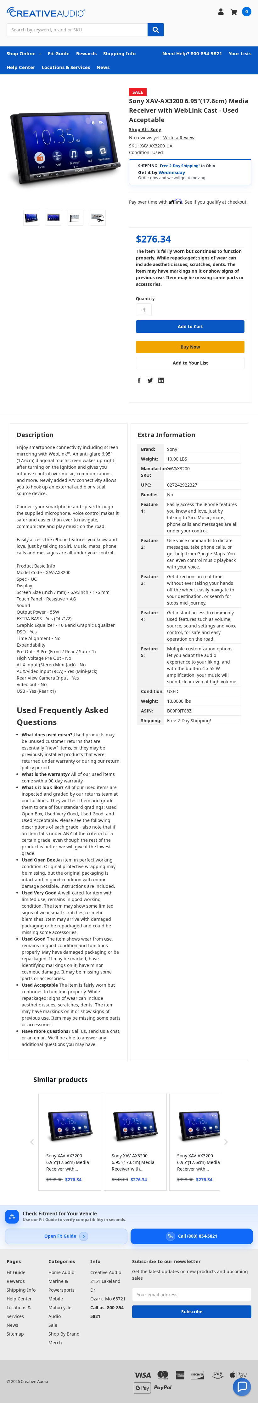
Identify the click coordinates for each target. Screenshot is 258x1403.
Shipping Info (119, 53)
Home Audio (61, 1272)
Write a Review (178, 138)
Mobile (55, 1299)
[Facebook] (139, 380)
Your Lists (240, 53)
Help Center (21, 67)
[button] (32, 1142)
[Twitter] (150, 380)
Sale (52, 1325)
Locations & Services (66, 67)
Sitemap (15, 1334)
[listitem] (69, 1142)
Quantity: (146, 298)
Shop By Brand (64, 1334)
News (103, 67)
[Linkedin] (161, 380)
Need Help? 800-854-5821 (192, 53)
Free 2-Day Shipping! (180, 165)
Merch (55, 1343)
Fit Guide (59, 53)
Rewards (86, 53)
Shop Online (21, 53)
